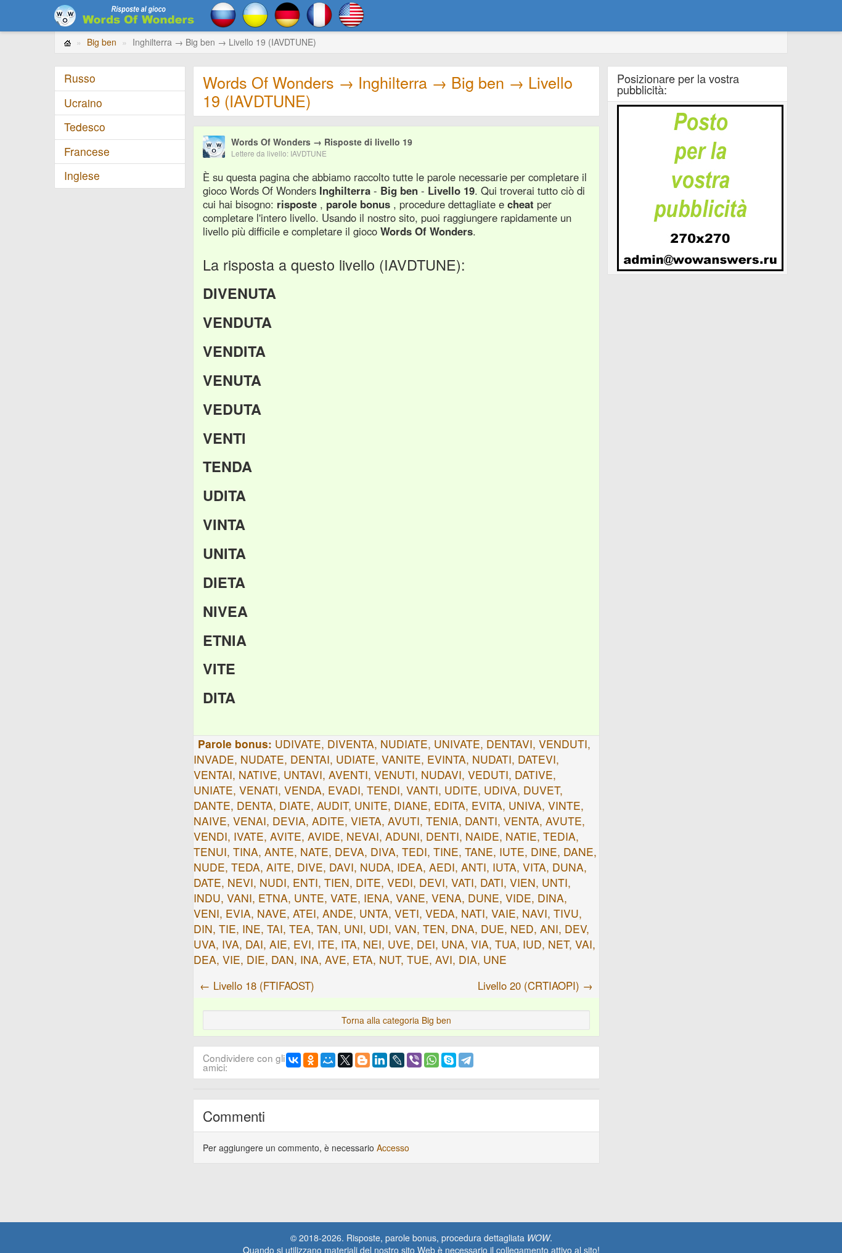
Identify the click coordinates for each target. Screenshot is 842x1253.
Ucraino (83, 102)
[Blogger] (362, 1060)
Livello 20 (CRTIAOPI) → (535, 985)
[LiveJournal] (397, 1060)
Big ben (101, 42)
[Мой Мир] (328, 1060)
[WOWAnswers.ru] (125, 15)
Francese (87, 151)
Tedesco (84, 126)
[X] (345, 1060)
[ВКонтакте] (293, 1060)
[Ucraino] (255, 13)
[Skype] (448, 1060)
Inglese (82, 175)
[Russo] (223, 13)
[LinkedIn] (379, 1060)
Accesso (393, 1147)
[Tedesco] (287, 13)
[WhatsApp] (431, 1060)
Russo (80, 78)
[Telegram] (466, 1060)
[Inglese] (351, 13)
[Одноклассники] (310, 1060)
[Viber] (414, 1060)
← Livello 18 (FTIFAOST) (257, 985)
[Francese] (319, 13)
